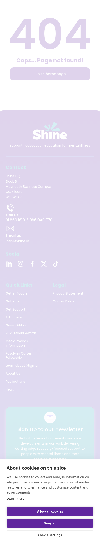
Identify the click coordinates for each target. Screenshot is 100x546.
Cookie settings (50, 535)
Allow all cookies (50, 511)
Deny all (50, 523)
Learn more (15, 498)
